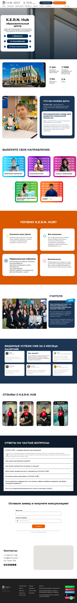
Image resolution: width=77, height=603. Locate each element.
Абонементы (28, 6)
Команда (35, 6)
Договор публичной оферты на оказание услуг (49, 588)
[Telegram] (11, 565)
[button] (59, 2)
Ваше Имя (19, 510)
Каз (68, 6)
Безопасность (22, 592)
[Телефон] (13, 565)
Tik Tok (69, 594)
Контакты (41, 6)
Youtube (69, 589)
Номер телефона (21, 518)
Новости (21, 588)
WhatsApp (69, 586)
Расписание (10, 6)
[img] (11, 3)
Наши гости (21, 590)
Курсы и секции (19, 6)
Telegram (70, 592)
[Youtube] (9, 565)
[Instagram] (4, 565)
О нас (3, 6)
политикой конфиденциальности (38, 532)
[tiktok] (15, 565)
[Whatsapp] (7, 565)
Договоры (48, 6)
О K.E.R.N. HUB (22, 586)
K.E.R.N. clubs (22, 595)
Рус (65, 6)
